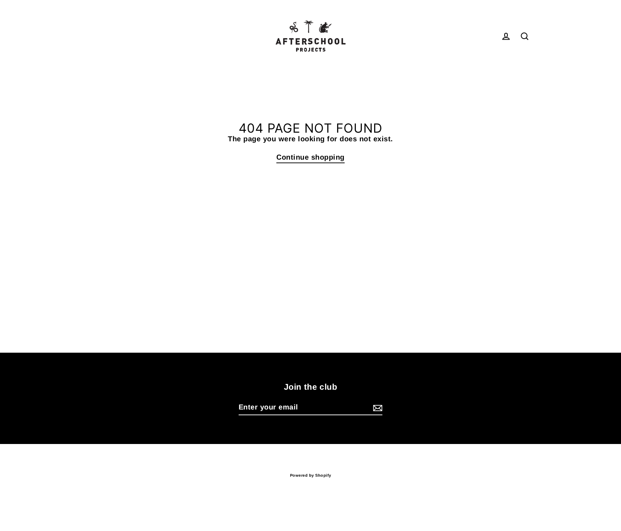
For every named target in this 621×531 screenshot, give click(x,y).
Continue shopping (310, 157)
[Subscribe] (376, 407)
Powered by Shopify (310, 475)
